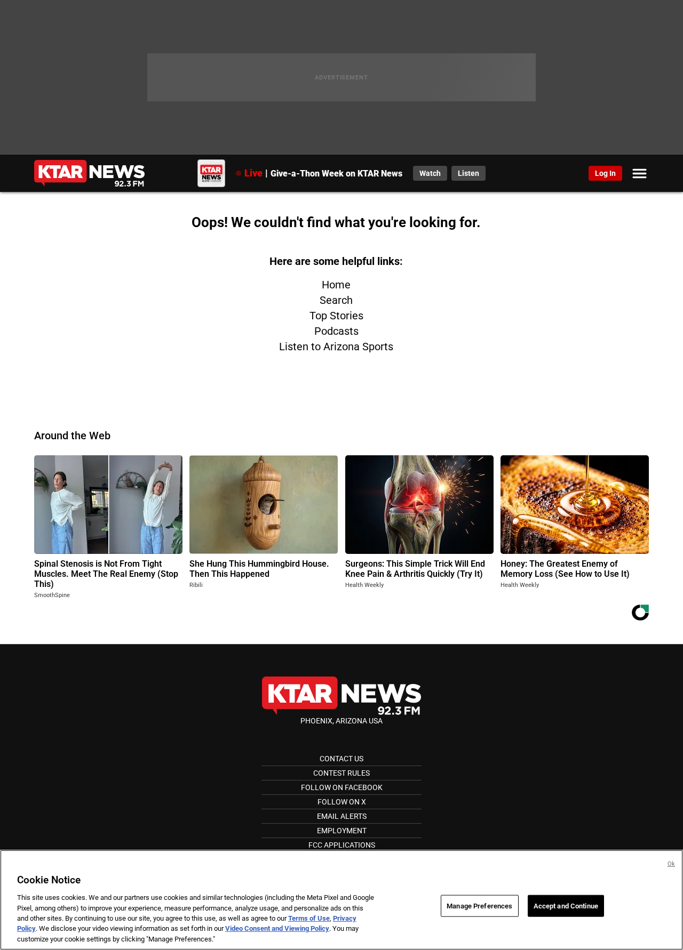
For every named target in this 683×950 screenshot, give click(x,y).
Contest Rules (341, 773)
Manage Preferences (479, 905)
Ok (671, 863)
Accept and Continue (566, 905)
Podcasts (336, 331)
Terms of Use (309, 918)
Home (336, 284)
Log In (605, 173)
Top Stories (336, 315)
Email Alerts (342, 816)
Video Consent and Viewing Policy (277, 929)
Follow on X (341, 802)
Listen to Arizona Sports (336, 346)
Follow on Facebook (342, 787)
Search (336, 300)
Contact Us (341, 758)
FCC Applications (341, 845)
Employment (342, 830)
